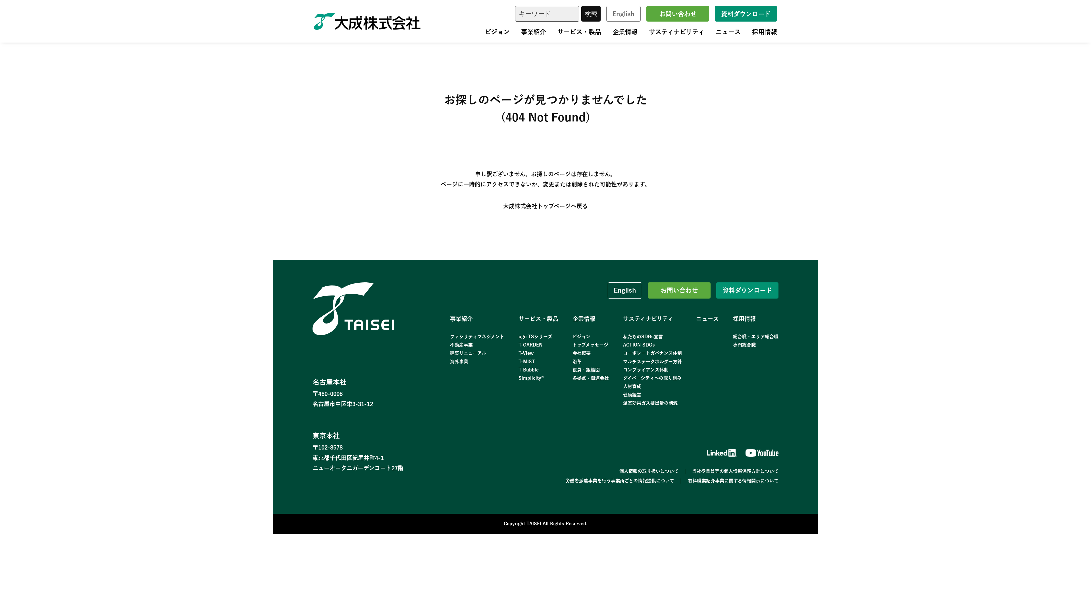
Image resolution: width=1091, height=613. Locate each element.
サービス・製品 (579, 32)
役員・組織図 (586, 370)
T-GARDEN (531, 345)
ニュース (728, 32)
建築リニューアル (468, 353)
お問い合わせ (678, 14)
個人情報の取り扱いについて (648, 471)
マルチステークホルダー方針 (652, 361)
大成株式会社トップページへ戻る (545, 206)
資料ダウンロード (746, 14)
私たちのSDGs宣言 (643, 336)
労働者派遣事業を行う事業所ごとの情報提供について (619, 480)
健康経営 (632, 394)
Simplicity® (531, 378)
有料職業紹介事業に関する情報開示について (733, 480)
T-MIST (527, 361)
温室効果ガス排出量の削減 (650, 403)
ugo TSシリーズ (535, 336)
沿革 (577, 361)
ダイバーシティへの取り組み (652, 378)
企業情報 (625, 32)
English (623, 14)
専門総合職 (744, 345)
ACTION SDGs (639, 345)
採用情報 (764, 32)
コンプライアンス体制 (646, 370)
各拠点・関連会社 (590, 378)
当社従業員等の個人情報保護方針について (735, 471)
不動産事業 (461, 345)
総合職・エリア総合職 (755, 336)
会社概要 (581, 353)
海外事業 (459, 361)
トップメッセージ (590, 345)
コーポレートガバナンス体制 (652, 353)
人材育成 (632, 386)
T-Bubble (529, 370)
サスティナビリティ (676, 32)
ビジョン (497, 32)
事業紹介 (533, 32)
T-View (526, 353)
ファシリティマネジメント (477, 336)
